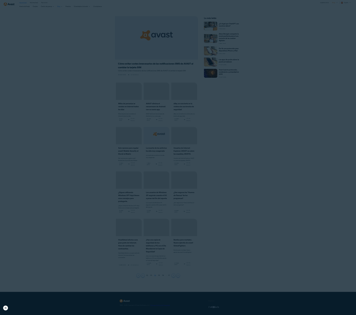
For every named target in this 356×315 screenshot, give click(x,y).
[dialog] (178, 157)
